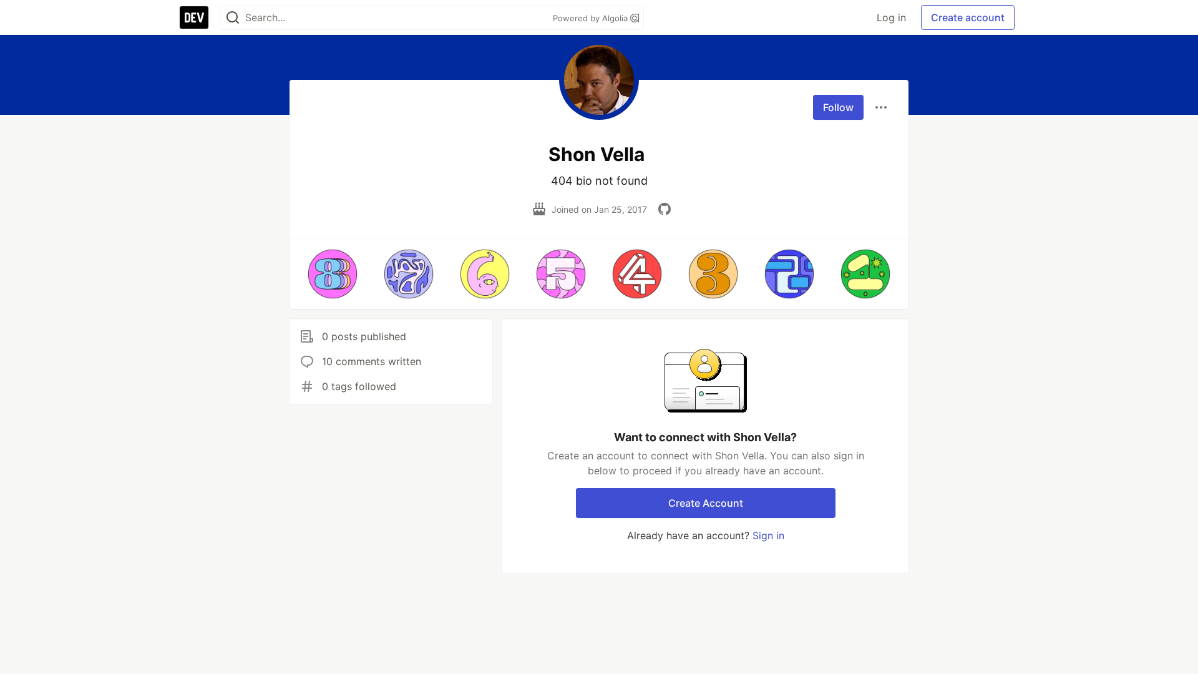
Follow (838, 107)
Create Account (705, 503)
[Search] (232, 17)
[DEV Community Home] (194, 17)
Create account (968, 17)
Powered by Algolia (591, 18)
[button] (333, 274)
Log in (891, 17)
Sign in (768, 535)
